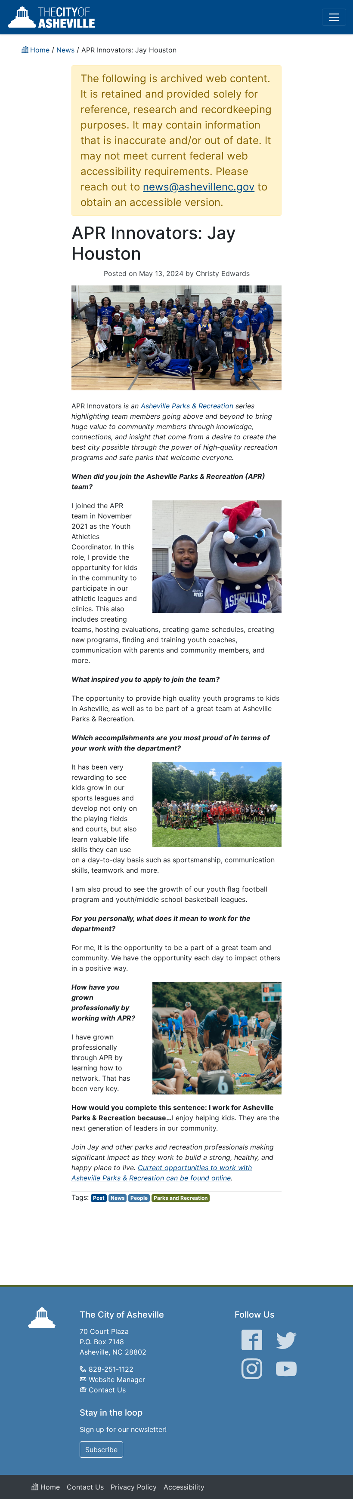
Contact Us (107, 1390)
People (139, 1198)
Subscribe (101, 1449)
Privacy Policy (134, 1487)
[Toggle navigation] (334, 17)
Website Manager (117, 1379)
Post (99, 1198)
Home (49, 1487)
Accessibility (184, 1487)
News (118, 1198)
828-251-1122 (111, 1369)
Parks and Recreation (180, 1198)
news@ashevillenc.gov (198, 187)
